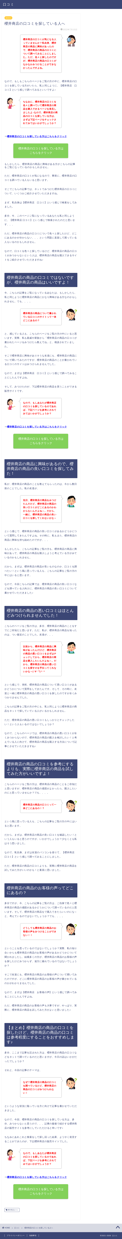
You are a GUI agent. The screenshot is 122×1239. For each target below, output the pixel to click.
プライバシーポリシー (16, 1235)
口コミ (8, 4)
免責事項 (32, 1235)
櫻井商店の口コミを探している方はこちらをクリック (37, 136)
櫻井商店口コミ (12, 1210)
